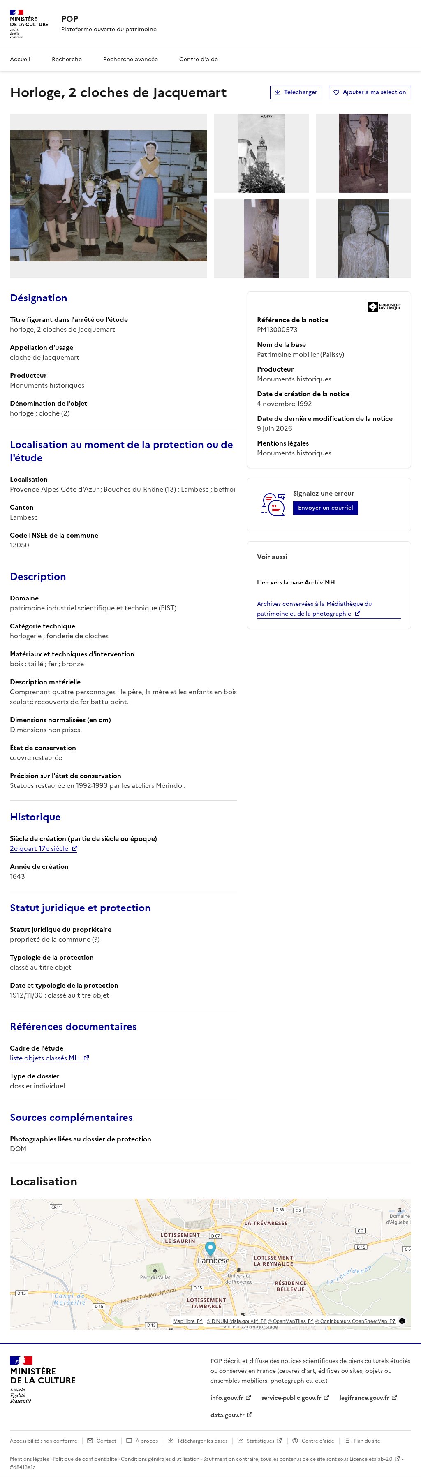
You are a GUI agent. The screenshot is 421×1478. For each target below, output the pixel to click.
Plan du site (367, 1441)
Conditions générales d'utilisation (160, 1459)
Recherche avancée (130, 59)
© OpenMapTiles (287, 1320)
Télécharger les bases (202, 1441)
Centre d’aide (318, 1441)
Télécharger (300, 92)
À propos (147, 1441)
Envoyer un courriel (325, 507)
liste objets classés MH (45, 1058)
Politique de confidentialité (85, 1459)
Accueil (20, 59)
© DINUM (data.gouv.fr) (233, 1320)
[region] (210, 1264)
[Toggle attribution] (402, 1321)
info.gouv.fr (226, 1398)
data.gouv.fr (227, 1415)
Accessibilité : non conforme (43, 1441)
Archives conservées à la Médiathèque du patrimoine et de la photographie (314, 609)
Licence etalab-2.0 (370, 1459)
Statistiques (260, 1441)
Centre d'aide (198, 59)
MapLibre (184, 1320)
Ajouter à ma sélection (374, 92)
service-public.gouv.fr (291, 1398)
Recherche (67, 59)
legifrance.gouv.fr (364, 1398)
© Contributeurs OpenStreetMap (351, 1320)
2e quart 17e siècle (39, 848)
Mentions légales (29, 1459)
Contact (106, 1441)
